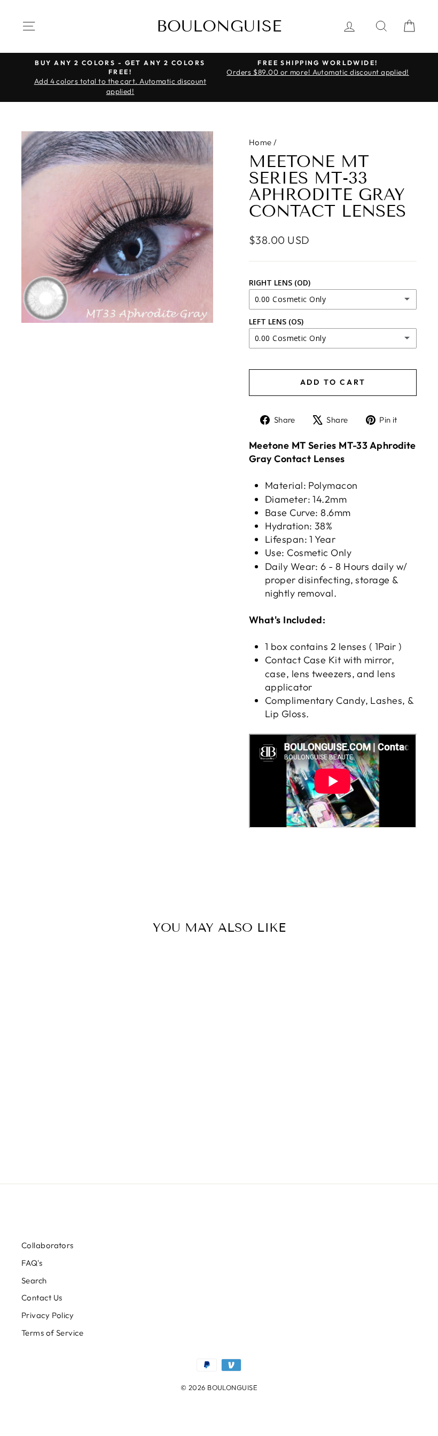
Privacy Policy (47, 1315)
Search (34, 1280)
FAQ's (31, 1263)
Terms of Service (52, 1333)
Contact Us (41, 1297)
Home (260, 142)
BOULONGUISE (219, 26)
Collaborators (47, 1245)
